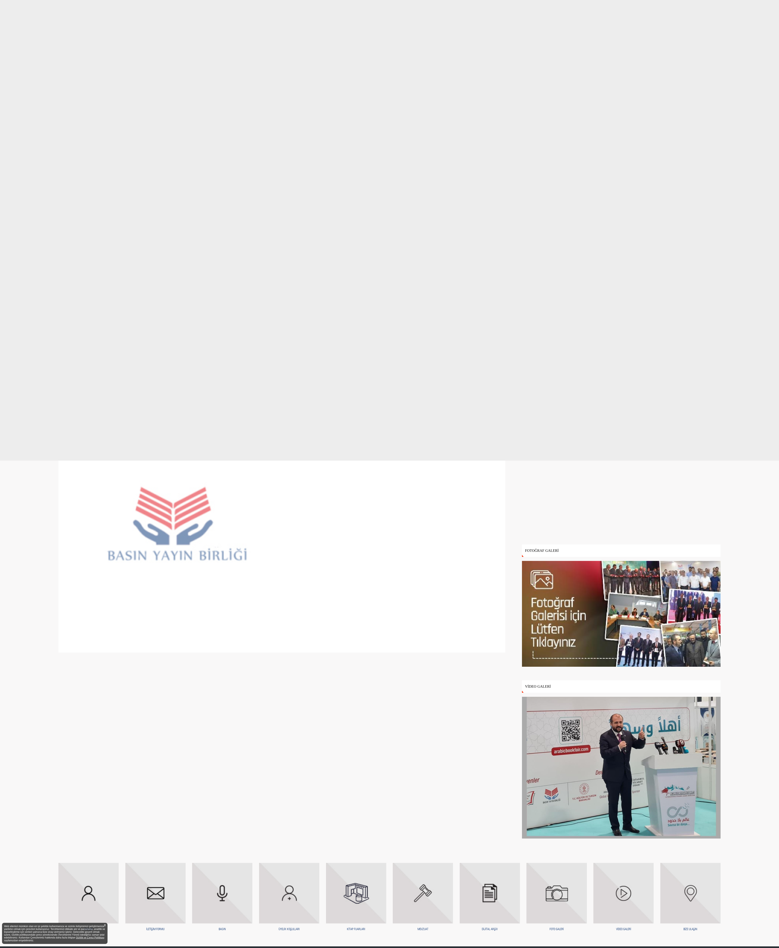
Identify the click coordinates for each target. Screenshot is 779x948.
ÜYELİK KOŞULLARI (289, 929)
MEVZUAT (422, 929)
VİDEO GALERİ (623, 929)
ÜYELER (88, 929)
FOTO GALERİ (557, 929)
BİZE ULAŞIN (690, 929)
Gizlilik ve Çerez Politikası (90, 937)
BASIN (222, 929)
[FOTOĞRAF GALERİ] (621, 614)
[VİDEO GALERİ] (621, 768)
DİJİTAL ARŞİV (490, 929)
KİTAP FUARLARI (356, 929)
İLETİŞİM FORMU (155, 929)
